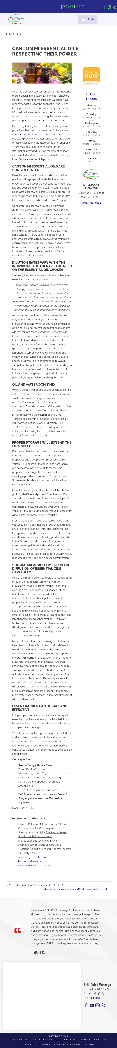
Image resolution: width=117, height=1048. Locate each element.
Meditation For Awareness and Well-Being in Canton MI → (77, 889)
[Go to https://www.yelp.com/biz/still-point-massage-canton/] (114, 7)
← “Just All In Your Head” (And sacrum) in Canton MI (35, 885)
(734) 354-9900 (72, 6)
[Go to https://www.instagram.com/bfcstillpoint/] (109, 7)
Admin (14, 1040)
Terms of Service (31, 1044)
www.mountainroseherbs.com (35, 865)
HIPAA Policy (84, 1040)
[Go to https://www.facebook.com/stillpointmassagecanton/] (104, 7)
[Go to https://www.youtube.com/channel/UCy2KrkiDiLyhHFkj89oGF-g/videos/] (92, 1005)
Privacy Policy (99, 1040)
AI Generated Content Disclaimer (78, 1044)
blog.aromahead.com (30, 861)
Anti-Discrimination (42, 1040)
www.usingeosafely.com (32, 857)
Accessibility (25, 1040)
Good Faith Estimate (50, 1044)
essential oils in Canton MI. (34, 134)
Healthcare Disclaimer (65, 1040)
